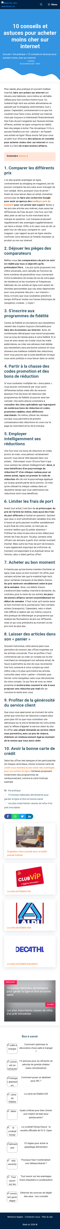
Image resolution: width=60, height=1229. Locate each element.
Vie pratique (19, 54)
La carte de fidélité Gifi (19, 891)
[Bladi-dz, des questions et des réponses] (9, 4)
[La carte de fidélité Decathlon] (30, 958)
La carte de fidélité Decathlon (22, 963)
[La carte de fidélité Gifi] (30, 885)
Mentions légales (15, 1217)
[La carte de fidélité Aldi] (30, 921)
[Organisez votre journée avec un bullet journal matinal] (30, 845)
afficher (23, 156)
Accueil (6, 54)
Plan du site (47, 1217)
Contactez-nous (32, 1217)
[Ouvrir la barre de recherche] (41, 4)
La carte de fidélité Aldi (19, 927)
